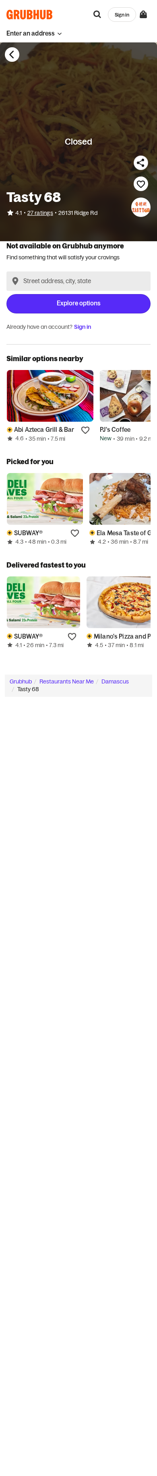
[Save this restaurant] (141, 184)
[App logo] (29, 14)
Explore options (79, 303)
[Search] (97, 14)
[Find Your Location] (15, 281)
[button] (34, 33)
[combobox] (78, 281)
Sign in (82, 326)
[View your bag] (143, 14)
